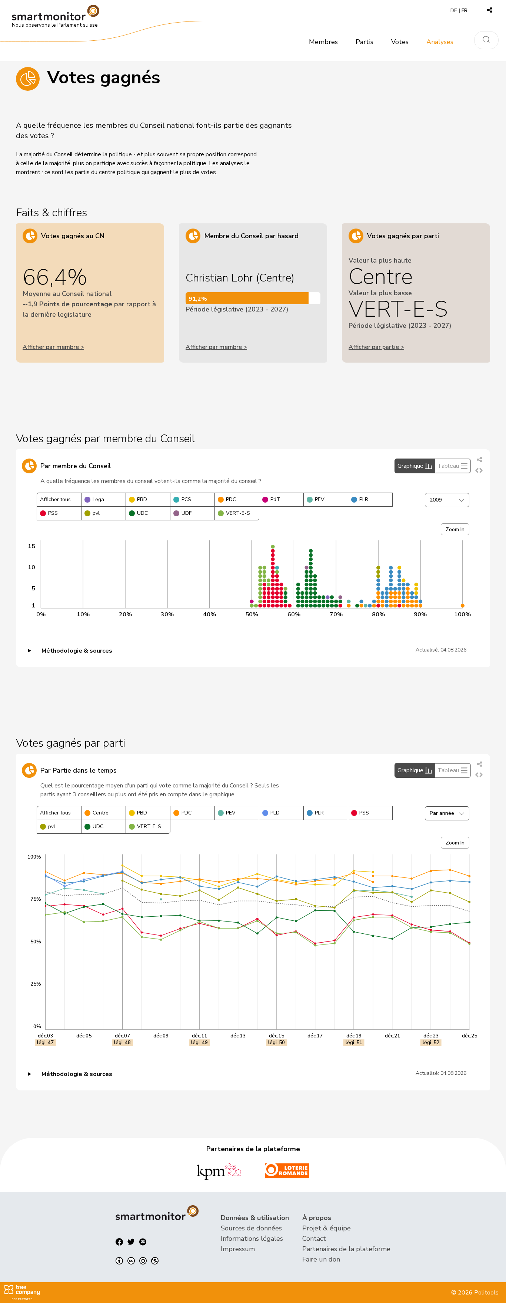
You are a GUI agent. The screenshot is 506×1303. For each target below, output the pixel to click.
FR (464, 10)
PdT (275, 499)
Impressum (238, 1248)
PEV (319, 499)
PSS (53, 513)
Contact (314, 1238)
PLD (275, 812)
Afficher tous (55, 499)
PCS (186, 499)
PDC (231, 499)
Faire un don (321, 1259)
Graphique (410, 466)
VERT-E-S (238, 513)
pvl (96, 513)
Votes (400, 41)
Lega (98, 499)
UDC (142, 513)
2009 (436, 499)
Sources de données (251, 1228)
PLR (363, 499)
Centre (101, 812)
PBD (142, 499)
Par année (442, 813)
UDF (187, 513)
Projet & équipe (326, 1228)
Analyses (439, 41)
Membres (323, 41)
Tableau (448, 466)
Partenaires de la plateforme (346, 1248)
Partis (364, 41)
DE (453, 10)
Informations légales (252, 1238)
